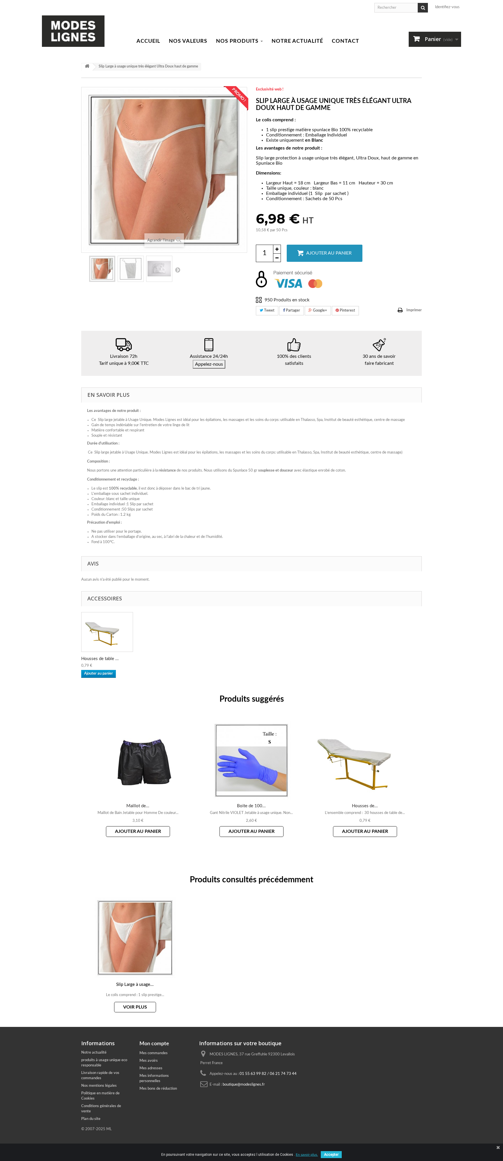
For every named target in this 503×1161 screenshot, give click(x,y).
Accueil (148, 41)
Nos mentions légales (99, 1086)
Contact (345, 41)
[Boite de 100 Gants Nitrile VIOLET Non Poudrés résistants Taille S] (251, 760)
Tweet (268, 310)
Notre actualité (297, 41)
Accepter (331, 1155)
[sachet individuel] (159, 269)
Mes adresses (150, 1068)
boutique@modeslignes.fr (244, 1085)
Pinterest (347, 310)
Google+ (319, 310)
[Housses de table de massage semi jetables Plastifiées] (365, 760)
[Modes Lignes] (73, 31)
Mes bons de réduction (158, 1089)
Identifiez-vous (447, 7)
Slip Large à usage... (135, 984)
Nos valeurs (188, 41)
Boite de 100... (251, 806)
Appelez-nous (209, 364)
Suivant (177, 270)
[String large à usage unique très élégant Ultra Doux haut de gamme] (102, 269)
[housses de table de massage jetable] (107, 632)
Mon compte (154, 1043)
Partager (292, 310)
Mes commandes (153, 1053)
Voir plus (135, 1007)
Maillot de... (137, 806)
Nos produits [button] (238, 41)
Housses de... (365, 806)
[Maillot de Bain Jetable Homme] (138, 760)
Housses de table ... (100, 659)
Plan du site (90, 1119)
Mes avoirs (148, 1061)
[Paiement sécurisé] (339, 279)
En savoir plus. (307, 1154)
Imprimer (414, 310)
